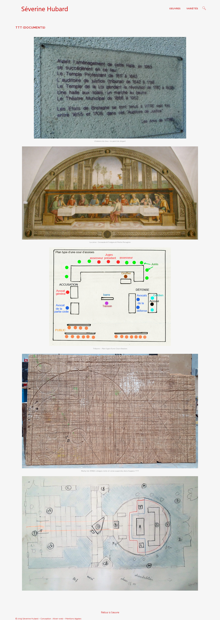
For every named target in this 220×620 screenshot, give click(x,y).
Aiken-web (58, 618)
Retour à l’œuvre (110, 612)
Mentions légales (73, 618)
